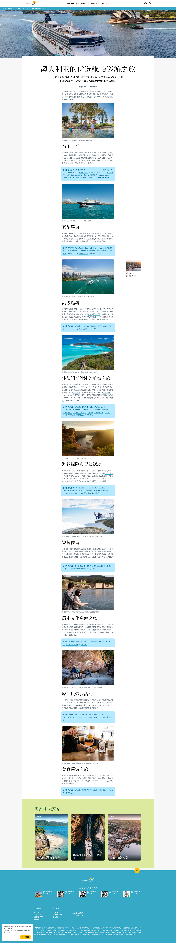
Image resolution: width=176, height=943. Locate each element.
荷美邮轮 (85, 329)
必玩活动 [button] (94, 3)
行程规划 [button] (104, 3)
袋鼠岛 (87, 781)
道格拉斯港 (89, 397)
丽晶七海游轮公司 (69, 415)
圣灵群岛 (106, 392)
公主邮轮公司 (92, 175)
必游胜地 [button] (84, 3)
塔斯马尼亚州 (87, 476)
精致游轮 (97, 407)
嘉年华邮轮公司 (80, 170)
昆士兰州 (70, 158)
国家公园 (96, 314)
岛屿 (90, 314)
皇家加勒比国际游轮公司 (79, 178)
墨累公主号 (82, 717)
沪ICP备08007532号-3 (77, 914)
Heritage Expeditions (99, 488)
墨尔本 (100, 160)
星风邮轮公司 (83, 253)
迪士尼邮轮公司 (107, 170)
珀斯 (78, 163)
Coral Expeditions (85, 488)
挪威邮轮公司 (83, 172)
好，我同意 (25, 937)
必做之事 (10, 8)
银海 (98, 250)
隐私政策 (37, 912)
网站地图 (37, 919)
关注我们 (55, 917)
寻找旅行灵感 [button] (72, 3)
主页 (2, 8)
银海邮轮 (87, 493)
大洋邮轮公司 (79, 248)
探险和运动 (18, 8)
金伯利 (67, 476)
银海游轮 (107, 412)
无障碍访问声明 (38, 917)
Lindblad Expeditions (70, 490)
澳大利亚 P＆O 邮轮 (79, 412)
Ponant (100, 248)
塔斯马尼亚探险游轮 (85, 490)
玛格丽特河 (66, 781)
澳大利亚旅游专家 (58, 914)
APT (76, 488)
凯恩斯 (66, 397)
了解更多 (9, 928)
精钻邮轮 (78, 326)
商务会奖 (55, 912)
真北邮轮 (96, 493)
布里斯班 (76, 392)
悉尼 (106, 160)
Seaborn (92, 250)
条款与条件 (37, 914)
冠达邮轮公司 (94, 326)
